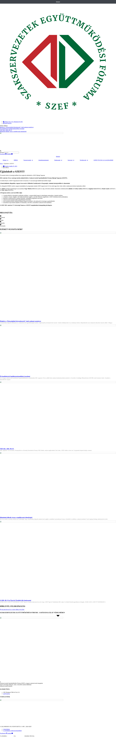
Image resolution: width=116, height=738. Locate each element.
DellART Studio (20, 736)
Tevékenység (83, 160)
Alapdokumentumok (43, 160)
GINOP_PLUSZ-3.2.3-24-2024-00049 (103, 160)
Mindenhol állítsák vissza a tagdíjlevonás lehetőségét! (16, 517)
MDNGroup (10, 736)
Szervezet (70, 160)
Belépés (58, 1)
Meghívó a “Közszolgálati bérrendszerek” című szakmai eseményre (20, 321)
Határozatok (57, 160)
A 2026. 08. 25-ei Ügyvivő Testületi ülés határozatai (15, 600)
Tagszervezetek (27, 160)
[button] (58, 151)
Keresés (2, 152)
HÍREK (16, 160)
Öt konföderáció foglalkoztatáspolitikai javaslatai (15, 376)
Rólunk (5, 160)
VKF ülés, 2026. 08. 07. (7, 449)
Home (1, 163)
